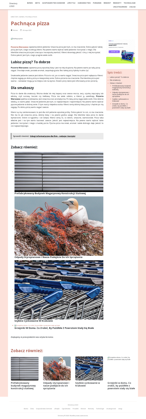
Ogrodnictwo (84, 3)
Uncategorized (120, 7)
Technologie (130, 3)
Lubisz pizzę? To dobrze (119, 77)
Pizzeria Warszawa (19, 47)
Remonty (117, 3)
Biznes (30, 3)
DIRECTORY (14, 17)
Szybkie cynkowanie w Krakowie (120, 100)
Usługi (132, 7)
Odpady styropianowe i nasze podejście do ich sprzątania (120, 94)
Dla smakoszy (115, 80)
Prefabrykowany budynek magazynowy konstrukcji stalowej (121, 88)
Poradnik (97, 3)
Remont (107, 3)
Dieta (37, 3)
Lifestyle (71, 3)
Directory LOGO (73, 405)
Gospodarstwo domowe (53, 3)
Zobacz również (116, 83)
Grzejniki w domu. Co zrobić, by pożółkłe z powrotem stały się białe (121, 106)
